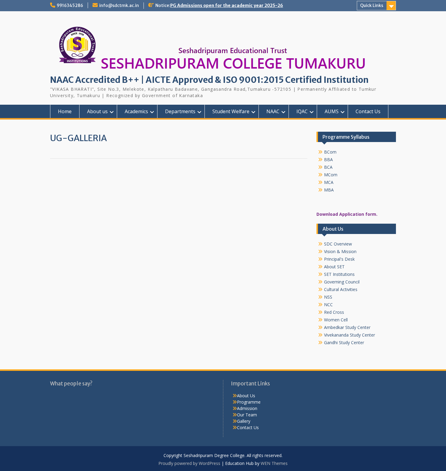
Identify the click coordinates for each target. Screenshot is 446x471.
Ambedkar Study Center (347, 327)
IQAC (302, 111)
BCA (328, 167)
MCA (328, 182)
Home (65, 111)
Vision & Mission (340, 251)
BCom (330, 152)
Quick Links (371, 5)
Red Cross (334, 312)
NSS (328, 297)
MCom (330, 175)
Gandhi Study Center (344, 342)
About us (97, 111)
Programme (249, 402)
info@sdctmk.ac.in (119, 5)
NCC (328, 304)
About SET (334, 266)
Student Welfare (230, 111)
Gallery (243, 421)
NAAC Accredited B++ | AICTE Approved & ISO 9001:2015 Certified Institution (209, 79)
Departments (180, 111)
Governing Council (342, 282)
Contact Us (368, 111)
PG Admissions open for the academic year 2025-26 (226, 5)
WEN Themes (274, 463)
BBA (328, 159)
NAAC (272, 111)
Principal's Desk (339, 259)
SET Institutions (339, 274)
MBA (329, 190)
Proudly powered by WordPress (189, 463)
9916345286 (70, 5)
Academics (136, 111)
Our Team (247, 415)
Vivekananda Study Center (349, 335)
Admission (247, 408)
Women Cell (336, 320)
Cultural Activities (340, 289)
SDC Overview (338, 244)
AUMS (332, 111)
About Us (246, 395)
